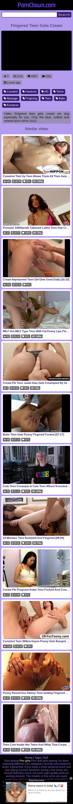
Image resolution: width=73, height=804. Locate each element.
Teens (60, 91)
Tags (38, 757)
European (12, 105)
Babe (61, 98)
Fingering (31, 98)
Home (29, 757)
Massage (12, 98)
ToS (45, 757)
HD (46, 91)
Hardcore (31, 91)
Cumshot (12, 91)
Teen (47, 98)
